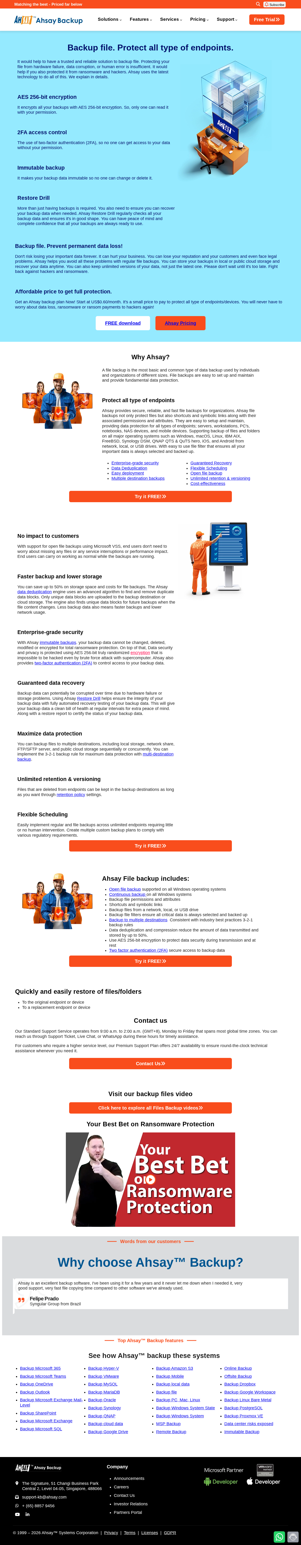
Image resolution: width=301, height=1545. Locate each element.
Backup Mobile (170, 1376)
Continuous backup (128, 894)
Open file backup (206, 473)
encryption (140, 652)
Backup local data (173, 1384)
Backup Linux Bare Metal (247, 1400)
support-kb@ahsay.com (44, 1497)
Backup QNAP (101, 1416)
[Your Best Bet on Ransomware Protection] (150, 1179)
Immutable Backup (241, 1431)
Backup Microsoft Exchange (46, 1421)
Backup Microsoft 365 (40, 1368)
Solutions (108, 19)
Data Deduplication (129, 468)
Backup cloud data (105, 1423)
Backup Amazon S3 (174, 1368)
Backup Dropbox (240, 1384)
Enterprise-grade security (135, 463)
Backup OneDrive (36, 1384)
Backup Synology (104, 1408)
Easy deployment (127, 473)
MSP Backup (168, 1423)
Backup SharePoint (38, 1413)
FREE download (123, 323)
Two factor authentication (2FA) (138, 950)
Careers (121, 1487)
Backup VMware (103, 1376)
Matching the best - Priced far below (48, 4)
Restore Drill (88, 698)
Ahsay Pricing (180, 323)
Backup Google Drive (108, 1431)
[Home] (51, 20)
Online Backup (238, 1368)
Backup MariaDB (104, 1392)
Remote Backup (171, 1431)
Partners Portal (128, 1512)
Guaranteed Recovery (211, 463)
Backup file (166, 1392)
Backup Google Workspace (250, 1392)
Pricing (198, 19)
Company (117, 1466)
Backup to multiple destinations (138, 920)
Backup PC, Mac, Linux (178, 1400)
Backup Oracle (102, 1400)
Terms (129, 1532)
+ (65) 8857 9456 (38, 1505)
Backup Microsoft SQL (41, 1429)
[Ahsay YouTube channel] (17, 1514)
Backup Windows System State (185, 1408)
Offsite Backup (238, 1376)
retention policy (71, 794)
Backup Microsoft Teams (43, 1376)
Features (139, 19)
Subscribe (276, 5)
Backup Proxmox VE (243, 1416)
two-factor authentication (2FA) (63, 663)
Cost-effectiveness (207, 483)
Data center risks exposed (248, 1423)
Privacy (111, 1532)
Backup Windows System (180, 1416)
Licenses (149, 1532)
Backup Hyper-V (103, 1368)
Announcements (129, 1478)
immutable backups (58, 642)
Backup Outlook (35, 1392)
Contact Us (124, 1495)
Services (169, 19)
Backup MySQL (103, 1384)
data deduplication (34, 591)
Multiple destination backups (138, 478)
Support (225, 19)
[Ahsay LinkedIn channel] (27, 1514)
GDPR (170, 1532)
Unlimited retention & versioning (220, 478)
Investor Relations (131, 1504)
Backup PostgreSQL (243, 1408)
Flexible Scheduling (208, 468)
